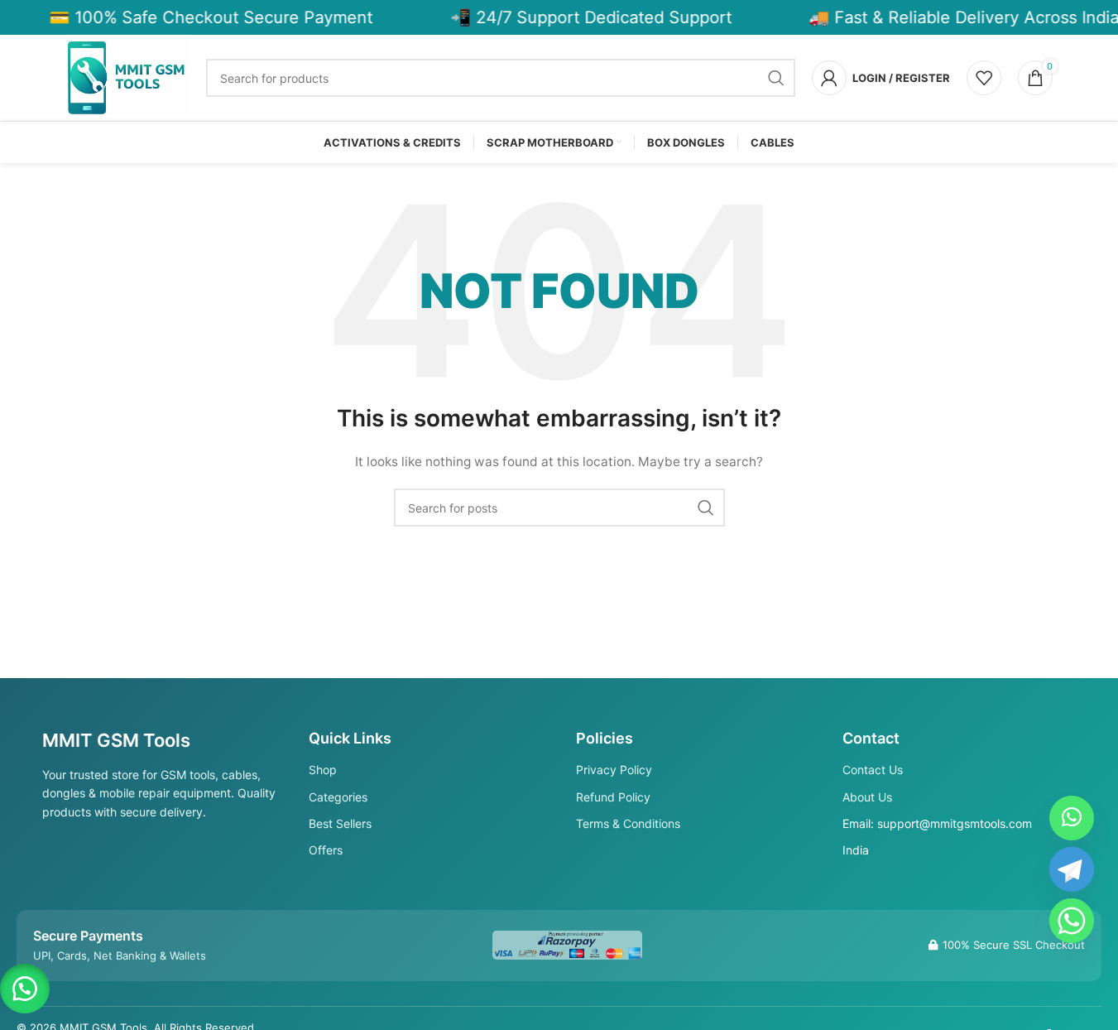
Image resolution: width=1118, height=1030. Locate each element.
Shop (323, 770)
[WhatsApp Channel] (1071, 818)
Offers (326, 850)
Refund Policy (613, 797)
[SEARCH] (776, 78)
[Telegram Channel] (1071, 869)
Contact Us (872, 770)
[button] (25, 988)
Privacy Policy (614, 770)
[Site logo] (128, 77)
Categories (338, 797)
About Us (867, 797)
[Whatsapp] (1071, 920)
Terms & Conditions (628, 823)
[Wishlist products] (984, 77)
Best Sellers (340, 823)
